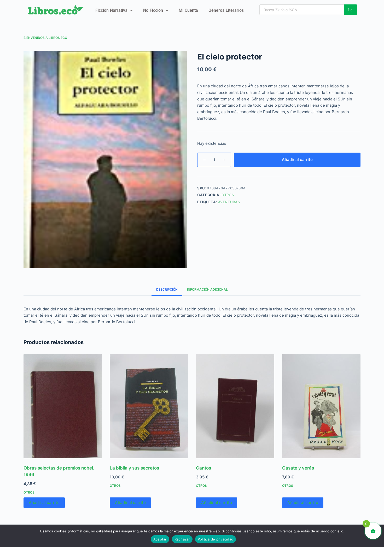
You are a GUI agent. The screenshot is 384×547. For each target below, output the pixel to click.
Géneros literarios (226, 10)
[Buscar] (350, 9)
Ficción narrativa (111, 10)
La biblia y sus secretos (134, 468)
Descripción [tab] (167, 289)
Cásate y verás (298, 468)
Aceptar (160, 539)
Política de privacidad (216, 539)
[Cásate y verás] (321, 406)
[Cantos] (235, 406)
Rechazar (182, 539)
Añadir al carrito (297, 159)
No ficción (153, 10)
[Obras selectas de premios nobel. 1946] (63, 406)
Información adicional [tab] (207, 289)
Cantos (203, 468)
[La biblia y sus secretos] (149, 406)
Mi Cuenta (188, 10)
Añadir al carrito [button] (44, 502)
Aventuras (229, 202)
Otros (228, 195)
